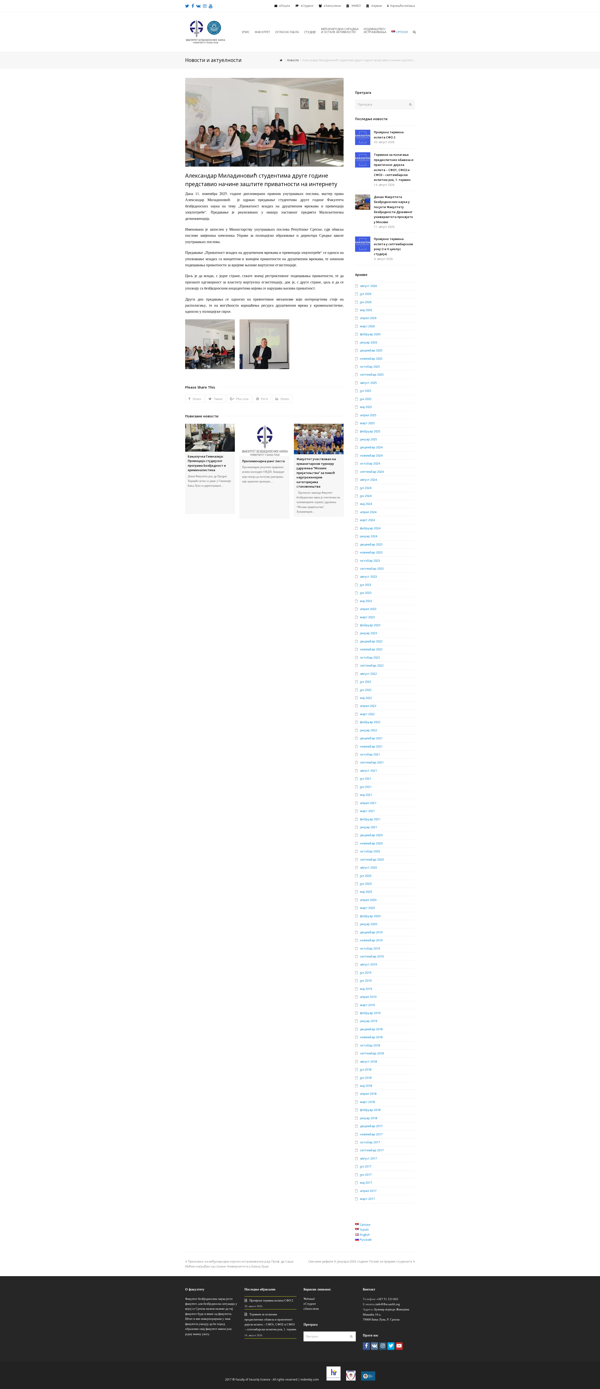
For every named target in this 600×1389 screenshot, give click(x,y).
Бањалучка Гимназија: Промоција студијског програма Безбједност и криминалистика (207, 463)
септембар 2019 (372, 956)
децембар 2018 (371, 1029)
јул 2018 (365, 1069)
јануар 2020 (368, 924)
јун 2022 (365, 690)
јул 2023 (365, 585)
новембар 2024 (371, 455)
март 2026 (367, 326)
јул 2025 (365, 391)
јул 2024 (365, 488)
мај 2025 (366, 407)
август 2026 (368, 286)
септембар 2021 (372, 762)
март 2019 (367, 1005)
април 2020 (368, 900)
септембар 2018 (372, 1053)
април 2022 (368, 706)
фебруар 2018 (370, 1110)
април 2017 (368, 1191)
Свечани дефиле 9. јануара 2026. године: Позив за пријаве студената (360, 1261)
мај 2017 (366, 1182)
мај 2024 (366, 504)
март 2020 (367, 908)
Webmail (309, 1299)
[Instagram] (382, 1346)
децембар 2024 (371, 447)
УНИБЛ (356, 6)
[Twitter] (390, 1346)
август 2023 (368, 576)
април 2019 (368, 997)
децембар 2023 (371, 544)
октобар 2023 (370, 560)
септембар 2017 (372, 1150)
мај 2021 (366, 795)
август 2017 (368, 1158)
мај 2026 (366, 310)
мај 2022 (366, 698)
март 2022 (367, 714)
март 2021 (367, 811)
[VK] (374, 1346)
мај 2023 (366, 601)
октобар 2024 (370, 463)
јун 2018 (365, 1078)
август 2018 (368, 1061)
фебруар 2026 (370, 334)
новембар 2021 (371, 746)
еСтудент (310, 1303)
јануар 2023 (368, 633)
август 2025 (368, 383)
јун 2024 (365, 496)
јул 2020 (365, 876)
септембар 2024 (372, 471)
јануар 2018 (368, 1118)
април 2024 (368, 512)
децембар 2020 (371, 835)
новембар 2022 (371, 649)
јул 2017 (365, 1166)
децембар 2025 (371, 350)
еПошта (284, 6)
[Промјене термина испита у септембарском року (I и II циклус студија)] (362, 244)
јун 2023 (365, 593)
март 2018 (367, 1102)
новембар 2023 (371, 552)
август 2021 (368, 770)
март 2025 (367, 423)
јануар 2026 (368, 342)
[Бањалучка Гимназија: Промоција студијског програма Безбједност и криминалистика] (210, 437)
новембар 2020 (371, 843)
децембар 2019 (371, 932)
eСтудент (307, 6)
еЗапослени (332, 6)
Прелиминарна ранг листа (263, 461)
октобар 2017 (370, 1142)
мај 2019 (366, 989)
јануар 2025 (368, 439)
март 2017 (367, 1199)
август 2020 (368, 867)
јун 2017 (365, 1174)
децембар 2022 (371, 641)
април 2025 (368, 415)
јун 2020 (365, 883)
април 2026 (368, 318)
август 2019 (368, 964)
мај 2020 (366, 891)
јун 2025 (365, 399)
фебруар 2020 (370, 916)
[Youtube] (399, 1346)
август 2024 (368, 479)
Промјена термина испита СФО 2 (271, 1300)
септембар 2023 (372, 568)
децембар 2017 (371, 1126)
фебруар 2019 (370, 1013)
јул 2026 (365, 294)
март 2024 (367, 520)
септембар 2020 (372, 859)
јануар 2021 (368, 827)
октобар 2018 (370, 1045)
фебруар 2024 (370, 528)
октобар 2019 (370, 948)
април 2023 (368, 609)
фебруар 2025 (370, 431)
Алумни (376, 6)
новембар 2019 (371, 940)
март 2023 (367, 617)
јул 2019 (365, 972)
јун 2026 (365, 302)
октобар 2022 (370, 657)
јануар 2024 (368, 536)
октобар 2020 (370, 851)
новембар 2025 (371, 358)
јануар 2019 (368, 1021)
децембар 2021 (371, 738)
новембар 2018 (371, 1037)
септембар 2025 (372, 374)
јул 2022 (365, 681)
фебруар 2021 (370, 819)
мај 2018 (366, 1086)
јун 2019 (365, 980)
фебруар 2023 (370, 625)
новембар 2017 (371, 1134)
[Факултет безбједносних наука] (205, 31)
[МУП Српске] (351, 1379)
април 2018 (368, 1093)
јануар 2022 (368, 730)
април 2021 (368, 803)
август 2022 (368, 674)
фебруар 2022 (370, 722)
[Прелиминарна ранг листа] (264, 440)
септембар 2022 (372, 665)
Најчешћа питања (402, 6)
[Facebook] (366, 1346)
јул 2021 (365, 778)
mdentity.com (309, 1379)
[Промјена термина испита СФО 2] (362, 137)
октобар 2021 (370, 754)
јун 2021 (365, 787)
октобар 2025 (370, 366)
